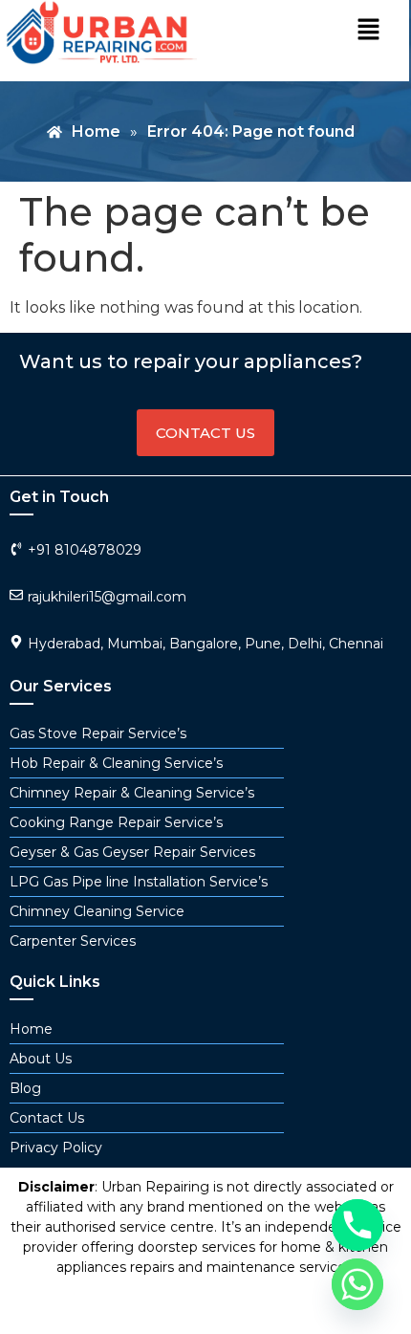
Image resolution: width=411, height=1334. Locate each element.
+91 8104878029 (84, 549)
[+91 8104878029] (16, 549)
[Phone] (357, 1225)
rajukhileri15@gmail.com (107, 596)
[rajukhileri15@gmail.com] (16, 594)
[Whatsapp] (357, 1284)
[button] (368, 31)
